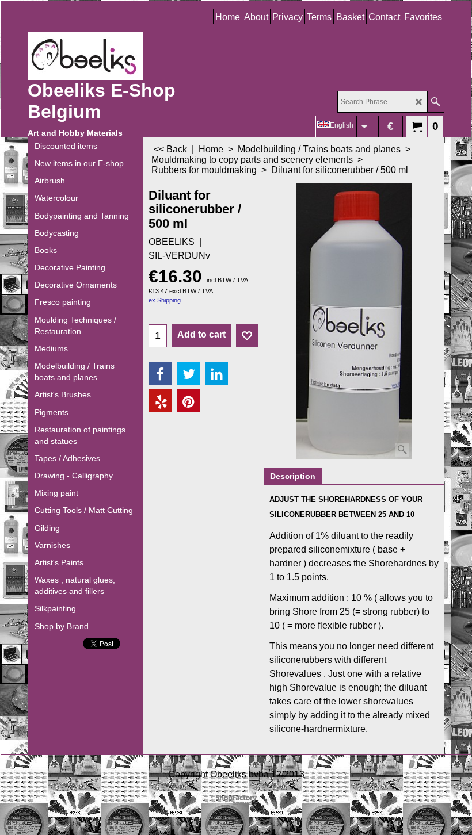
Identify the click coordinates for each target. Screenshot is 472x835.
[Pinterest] (188, 400)
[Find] (435, 101)
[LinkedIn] (216, 373)
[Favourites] (247, 336)
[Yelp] (160, 400)
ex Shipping (165, 300)
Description (292, 476)
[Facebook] (160, 373)
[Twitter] (188, 373)
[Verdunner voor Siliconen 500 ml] (354, 321)
